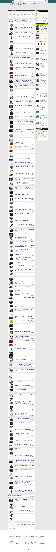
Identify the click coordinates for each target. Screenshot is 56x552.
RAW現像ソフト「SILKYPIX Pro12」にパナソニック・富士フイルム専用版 (43, 54)
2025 (14, 524)
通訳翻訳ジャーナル (34, 536)
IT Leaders (10, 537)
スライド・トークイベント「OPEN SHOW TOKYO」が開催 (24, 112)
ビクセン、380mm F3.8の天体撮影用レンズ (21, 20)
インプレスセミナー (18, 537)
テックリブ (32, 543)
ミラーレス (10, 3)
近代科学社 (25, 542)
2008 (25, 15)
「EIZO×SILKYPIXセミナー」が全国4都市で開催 (22, 158)
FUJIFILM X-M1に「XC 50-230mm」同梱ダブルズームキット (24, 194)
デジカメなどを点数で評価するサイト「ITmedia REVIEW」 (24, 510)
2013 (33, 14)
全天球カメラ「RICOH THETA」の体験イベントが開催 (23, 455)
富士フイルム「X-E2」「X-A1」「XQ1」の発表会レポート (24, 187)
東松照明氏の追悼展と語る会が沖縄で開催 (14, 495)
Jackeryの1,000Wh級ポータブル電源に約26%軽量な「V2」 (43, 81)
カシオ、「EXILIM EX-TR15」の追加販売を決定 (22, 336)
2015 (25, 14)
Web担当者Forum (11, 535)
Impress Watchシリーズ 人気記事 (42, 128)
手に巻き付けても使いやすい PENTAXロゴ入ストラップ (23, 444)
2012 (11, 15)
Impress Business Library (19, 536)
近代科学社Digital (27, 543)
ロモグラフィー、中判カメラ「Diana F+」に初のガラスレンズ (24, 63)
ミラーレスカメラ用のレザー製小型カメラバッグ (22, 355)
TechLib (33, 544)
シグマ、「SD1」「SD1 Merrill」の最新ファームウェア (23, 27)
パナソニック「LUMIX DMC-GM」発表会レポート (22, 233)
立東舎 (25, 537)
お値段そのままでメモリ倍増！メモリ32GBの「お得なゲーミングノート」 (43, 32)
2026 (11, 524)
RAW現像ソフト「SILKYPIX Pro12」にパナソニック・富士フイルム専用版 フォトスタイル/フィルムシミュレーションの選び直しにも (42, 16)
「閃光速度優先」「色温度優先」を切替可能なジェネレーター (24, 166)
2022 (25, 524)
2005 (11, 528)
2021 (29, 524)
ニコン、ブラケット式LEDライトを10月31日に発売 (23, 429)
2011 (14, 15)
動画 (23, 4)
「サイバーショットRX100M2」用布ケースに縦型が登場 (23, 224)
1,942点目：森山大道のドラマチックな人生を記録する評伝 (43, 96)
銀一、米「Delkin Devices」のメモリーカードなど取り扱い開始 (43, 70)
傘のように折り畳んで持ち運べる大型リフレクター (22, 162)
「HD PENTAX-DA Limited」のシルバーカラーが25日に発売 (24, 409)
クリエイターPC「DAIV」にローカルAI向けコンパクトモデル (43, 75)
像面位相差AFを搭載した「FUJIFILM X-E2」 (22, 220)
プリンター (41, 3)
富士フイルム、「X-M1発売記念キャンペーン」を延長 (23, 506)
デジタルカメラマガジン (11, 542)
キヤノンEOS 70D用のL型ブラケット (20, 359)
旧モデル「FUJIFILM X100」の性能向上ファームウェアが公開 (24, 202)
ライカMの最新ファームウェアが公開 (20, 182)
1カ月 (46, 129)
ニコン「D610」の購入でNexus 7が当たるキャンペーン (23, 418)
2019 (11, 14)
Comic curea (40, 535)
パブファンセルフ (41, 538)
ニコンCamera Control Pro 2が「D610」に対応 (22, 327)
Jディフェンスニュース (34, 535)
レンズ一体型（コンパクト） (19, 3)
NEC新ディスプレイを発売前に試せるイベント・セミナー (23, 389)
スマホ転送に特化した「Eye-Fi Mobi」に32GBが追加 (23, 146)
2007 (29, 15)
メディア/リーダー (29, 3)
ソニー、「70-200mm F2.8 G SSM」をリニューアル (23, 286)
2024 (18, 524)
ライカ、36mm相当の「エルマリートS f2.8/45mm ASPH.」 (24, 490)
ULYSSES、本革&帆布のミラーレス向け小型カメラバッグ (24, 173)
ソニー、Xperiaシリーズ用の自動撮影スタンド (22, 237)
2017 (18, 14)
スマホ (14, 4)
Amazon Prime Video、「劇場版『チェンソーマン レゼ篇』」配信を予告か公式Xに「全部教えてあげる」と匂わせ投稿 (42, 133)
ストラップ (11, 4)
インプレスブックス (18, 542)
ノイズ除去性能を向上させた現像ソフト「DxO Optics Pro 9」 (24, 105)
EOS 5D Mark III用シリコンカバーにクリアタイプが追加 (23, 476)
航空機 (21, 4)
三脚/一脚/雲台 (34, 3)
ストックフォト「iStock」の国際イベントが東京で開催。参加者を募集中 (19, 57)
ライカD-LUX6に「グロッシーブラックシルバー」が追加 (23, 96)
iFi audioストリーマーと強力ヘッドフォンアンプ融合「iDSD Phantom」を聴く (43, 35)
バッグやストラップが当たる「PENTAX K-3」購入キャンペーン (24, 422)
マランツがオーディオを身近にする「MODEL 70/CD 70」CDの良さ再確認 (43, 26)
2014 (29, 14)
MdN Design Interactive (34, 542)
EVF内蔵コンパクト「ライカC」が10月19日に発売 (22, 385)
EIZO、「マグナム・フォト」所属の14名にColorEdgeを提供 (24, 121)
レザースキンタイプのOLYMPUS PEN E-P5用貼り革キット (24, 48)
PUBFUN (39, 537)
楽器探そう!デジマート (27, 535)
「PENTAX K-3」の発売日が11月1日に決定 (21, 142)
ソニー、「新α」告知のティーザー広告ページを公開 (23, 364)
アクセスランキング (40, 10)
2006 (33, 15)
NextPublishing (17, 543)
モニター (38, 3)
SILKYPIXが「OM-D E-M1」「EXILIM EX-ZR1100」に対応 (24, 331)
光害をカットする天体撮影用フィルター (21, 75)
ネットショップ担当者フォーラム (19, 535)
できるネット (10, 543)
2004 (14, 528)
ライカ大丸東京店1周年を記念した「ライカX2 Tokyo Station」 (24, 381)
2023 (22, 524)
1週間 (43, 129)
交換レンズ (13, 3)
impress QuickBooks (41, 536)
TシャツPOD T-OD (27, 536)
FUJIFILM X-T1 (42, 103)
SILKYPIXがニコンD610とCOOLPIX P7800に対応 (22, 89)
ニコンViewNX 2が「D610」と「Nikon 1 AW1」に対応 (23, 394)
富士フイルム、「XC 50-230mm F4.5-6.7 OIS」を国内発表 (24, 198)
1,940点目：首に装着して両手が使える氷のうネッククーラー (43, 118)
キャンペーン (26, 4)
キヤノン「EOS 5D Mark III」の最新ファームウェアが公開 (24, 32)
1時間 (37, 129)
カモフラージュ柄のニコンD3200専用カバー (21, 52)
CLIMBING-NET (26, 541)
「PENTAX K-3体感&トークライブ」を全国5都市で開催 (23, 440)
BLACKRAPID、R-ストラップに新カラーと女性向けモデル (24, 348)
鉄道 (18, 4)
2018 (14, 14)
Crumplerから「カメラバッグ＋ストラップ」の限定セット (24, 101)
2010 (18, 15)
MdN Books (33, 541)
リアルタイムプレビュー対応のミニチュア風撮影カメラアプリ (24, 320)
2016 (22, 14)
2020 (33, 524)
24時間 (40, 129)
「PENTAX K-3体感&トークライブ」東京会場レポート (23, 80)
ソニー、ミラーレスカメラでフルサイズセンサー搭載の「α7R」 (24, 309)
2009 (22, 15)
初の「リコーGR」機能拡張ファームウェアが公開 (22, 481)
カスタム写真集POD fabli (42, 542)
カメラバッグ (24, 3)
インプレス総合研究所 (11, 536)
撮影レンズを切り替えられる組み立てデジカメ (22, 413)
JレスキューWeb (34, 537)
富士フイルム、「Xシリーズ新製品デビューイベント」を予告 (24, 499)
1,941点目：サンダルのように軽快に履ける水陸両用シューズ (43, 108)
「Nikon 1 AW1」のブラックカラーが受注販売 (22, 433)
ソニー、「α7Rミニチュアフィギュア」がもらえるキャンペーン (24, 265)
